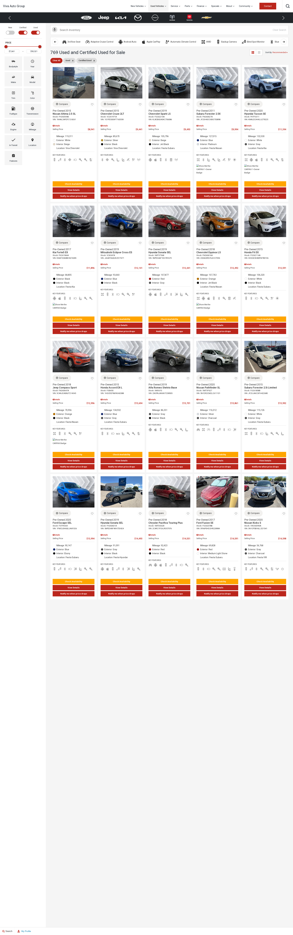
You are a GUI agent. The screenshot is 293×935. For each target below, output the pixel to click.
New (10, 28)
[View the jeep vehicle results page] (86, 17)
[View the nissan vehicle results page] (138, 17)
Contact (268, 6)
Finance (200, 6)
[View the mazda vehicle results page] (121, 17)
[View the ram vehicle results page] (155, 17)
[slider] (5, 46)
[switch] (10, 30)
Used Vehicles (157, 6)
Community (244, 6)
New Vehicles (137, 6)
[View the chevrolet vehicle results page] (189, 18)
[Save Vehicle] (92, 104)
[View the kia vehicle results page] (103, 18)
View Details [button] (74, 190)
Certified (22, 28)
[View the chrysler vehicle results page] (206, 17)
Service (174, 6)
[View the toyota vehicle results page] (172, 17)
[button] (287, 6)
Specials (215, 6)
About (229, 6)
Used (35, 28)
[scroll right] (284, 42)
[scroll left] (55, 42)
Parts (187, 6)
